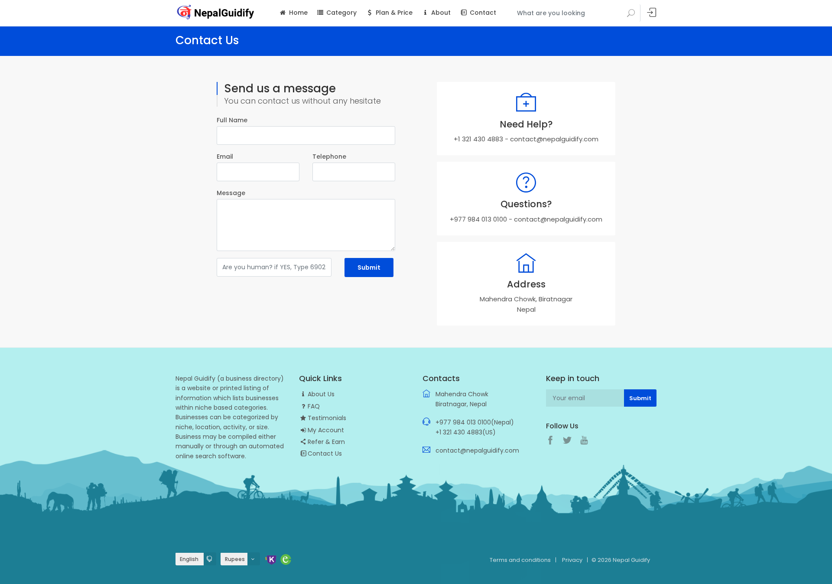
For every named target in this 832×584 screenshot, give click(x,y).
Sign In (651, 13)
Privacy (572, 560)
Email (225, 156)
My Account (326, 430)
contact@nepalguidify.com (554, 139)
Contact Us (325, 453)
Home (297, 12)
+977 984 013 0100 (478, 219)
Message (231, 193)
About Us (321, 394)
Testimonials (327, 418)
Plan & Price (393, 12)
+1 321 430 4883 (478, 139)
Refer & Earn (326, 441)
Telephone (329, 156)
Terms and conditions (520, 560)
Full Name (232, 120)
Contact (482, 12)
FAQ (314, 406)
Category (341, 12)
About (440, 12)
